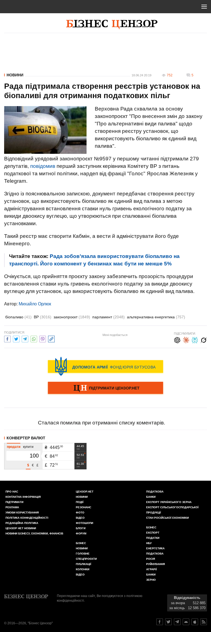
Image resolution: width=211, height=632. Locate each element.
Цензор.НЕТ (84, 491)
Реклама (12, 507)
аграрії (151, 569)
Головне (83, 553)
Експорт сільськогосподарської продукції (172, 510)
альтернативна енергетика (156, 317)
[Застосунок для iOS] (194, 621)
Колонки (82, 569)
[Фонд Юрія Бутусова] (105, 366)
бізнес (151, 527)
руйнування (155, 564)
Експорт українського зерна (168, 502)
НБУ (149, 543)
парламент (108, 317)
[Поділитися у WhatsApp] (33, 338)
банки (151, 496)
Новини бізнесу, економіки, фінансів (34, 533)
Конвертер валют (26, 438)
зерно (151, 579)
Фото (80, 512)
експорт (152, 532)
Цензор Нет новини (20, 528)
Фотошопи (84, 523)
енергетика (155, 548)
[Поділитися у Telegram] (25, 338)
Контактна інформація (23, 496)
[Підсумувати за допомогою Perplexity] (194, 339)
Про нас (11, 491)
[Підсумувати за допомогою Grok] (203, 339)
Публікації (83, 564)
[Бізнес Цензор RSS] (203, 621)
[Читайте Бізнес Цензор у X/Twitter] (168, 621)
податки (152, 537)
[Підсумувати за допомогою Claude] (186, 339)
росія (150, 558)
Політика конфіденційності (26, 517)
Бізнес (81, 543)
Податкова (154, 491)
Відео (80, 517)
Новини (15, 75)
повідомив (42, 166)
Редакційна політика (21, 523)
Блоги (80, 528)
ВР (42, 317)
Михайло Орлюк (35, 304)
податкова (154, 553)
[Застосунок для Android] (186, 621)
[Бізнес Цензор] (112, 24)
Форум (81, 533)
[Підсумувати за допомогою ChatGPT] (177, 339)
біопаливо (18, 317)
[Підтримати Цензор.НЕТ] (105, 388)
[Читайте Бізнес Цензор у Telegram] (177, 621)
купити (28, 447)
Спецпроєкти (86, 558)
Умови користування (22, 512)
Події (80, 502)
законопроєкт (72, 317)
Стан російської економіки (167, 517)
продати (13, 447)
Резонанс (83, 507)
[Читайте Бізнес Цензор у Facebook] (159, 621)
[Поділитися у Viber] (42, 338)
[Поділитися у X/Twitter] (16, 338)
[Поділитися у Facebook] (7, 338)
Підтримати (14, 502)
